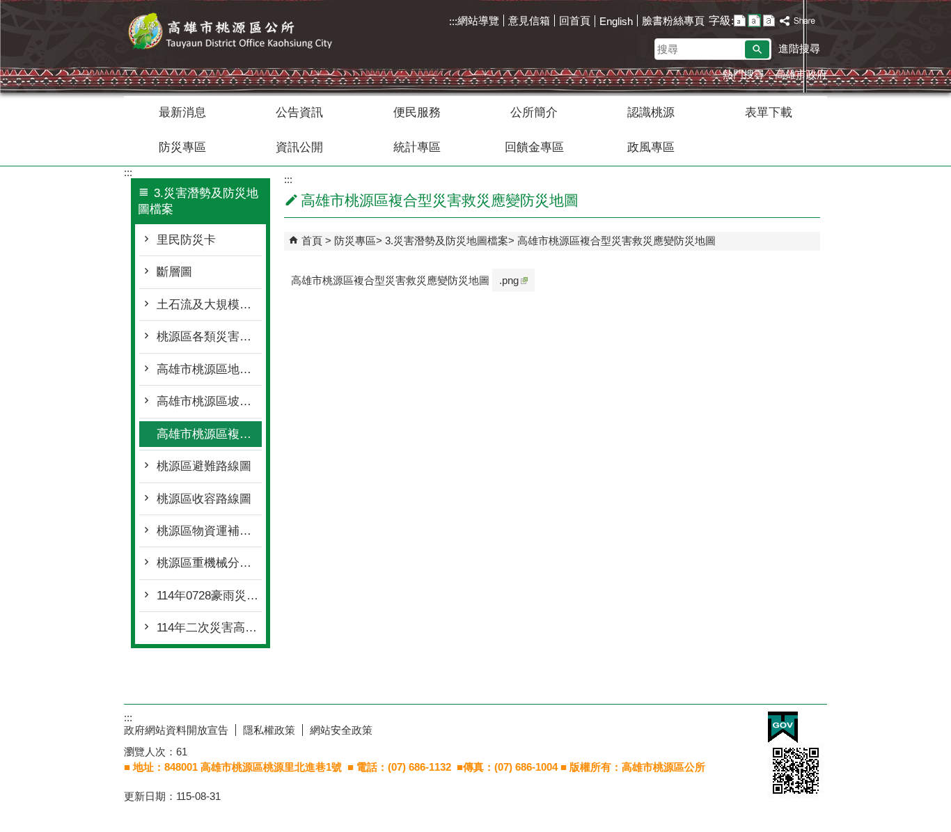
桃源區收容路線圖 (204, 498)
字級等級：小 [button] (740, 20)
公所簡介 (534, 112)
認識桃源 (651, 112)
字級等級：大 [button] (769, 20)
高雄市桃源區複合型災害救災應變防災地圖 (209, 434)
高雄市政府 (801, 74)
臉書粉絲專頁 (673, 20)
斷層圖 (174, 271)
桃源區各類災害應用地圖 (209, 336)
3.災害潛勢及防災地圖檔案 (446, 240)
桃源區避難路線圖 (204, 466)
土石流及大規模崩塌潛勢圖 (209, 304)
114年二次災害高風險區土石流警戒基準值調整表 (209, 627)
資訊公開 (299, 147)
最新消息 (182, 112)
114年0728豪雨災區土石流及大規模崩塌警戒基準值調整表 (209, 595)
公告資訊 (299, 112)
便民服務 (417, 112)
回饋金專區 (534, 147)
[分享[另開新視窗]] (798, 21)
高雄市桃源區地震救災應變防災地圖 (209, 369)
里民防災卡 (186, 239)
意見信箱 (529, 20)
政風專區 (651, 147)
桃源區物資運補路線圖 (209, 530)
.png (509, 280)
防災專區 (182, 147)
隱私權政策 (269, 730)
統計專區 (417, 147)
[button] (757, 49)
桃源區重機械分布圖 (209, 563)
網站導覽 (478, 20)
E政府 (783, 727)
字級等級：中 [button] (754, 20)
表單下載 (768, 112)
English (616, 21)
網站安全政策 (341, 730)
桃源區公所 (241, 33)
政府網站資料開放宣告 (176, 730)
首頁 (311, 240)
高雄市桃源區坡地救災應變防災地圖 (209, 401)
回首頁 (574, 20)
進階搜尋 (799, 48)
